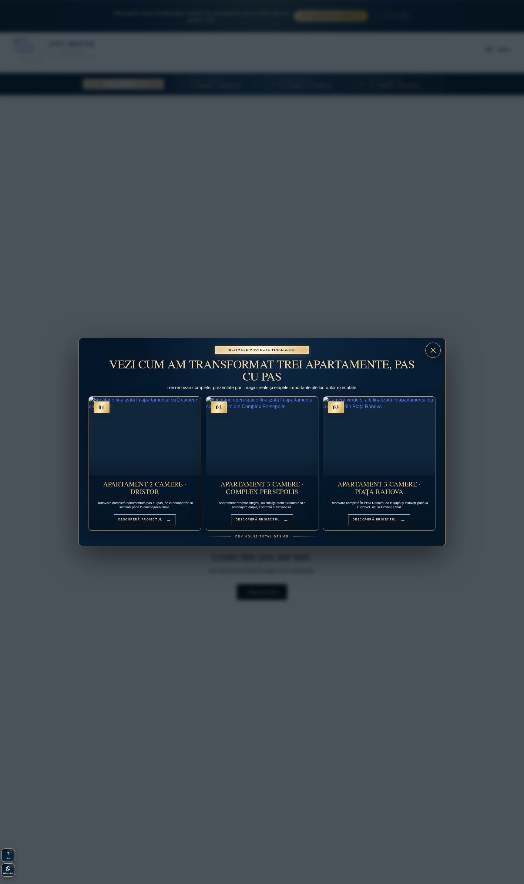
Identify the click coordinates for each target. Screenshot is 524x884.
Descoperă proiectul (145, 519)
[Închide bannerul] (433, 350)
